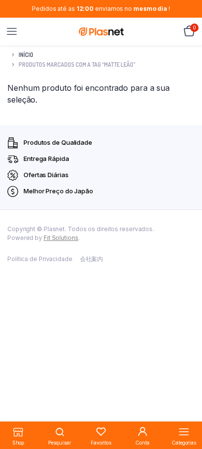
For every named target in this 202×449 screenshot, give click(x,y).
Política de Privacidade (40, 259)
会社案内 (91, 259)
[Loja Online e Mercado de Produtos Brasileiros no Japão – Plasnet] (101, 31)
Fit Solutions (61, 237)
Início (26, 54)
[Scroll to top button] (186, 410)
